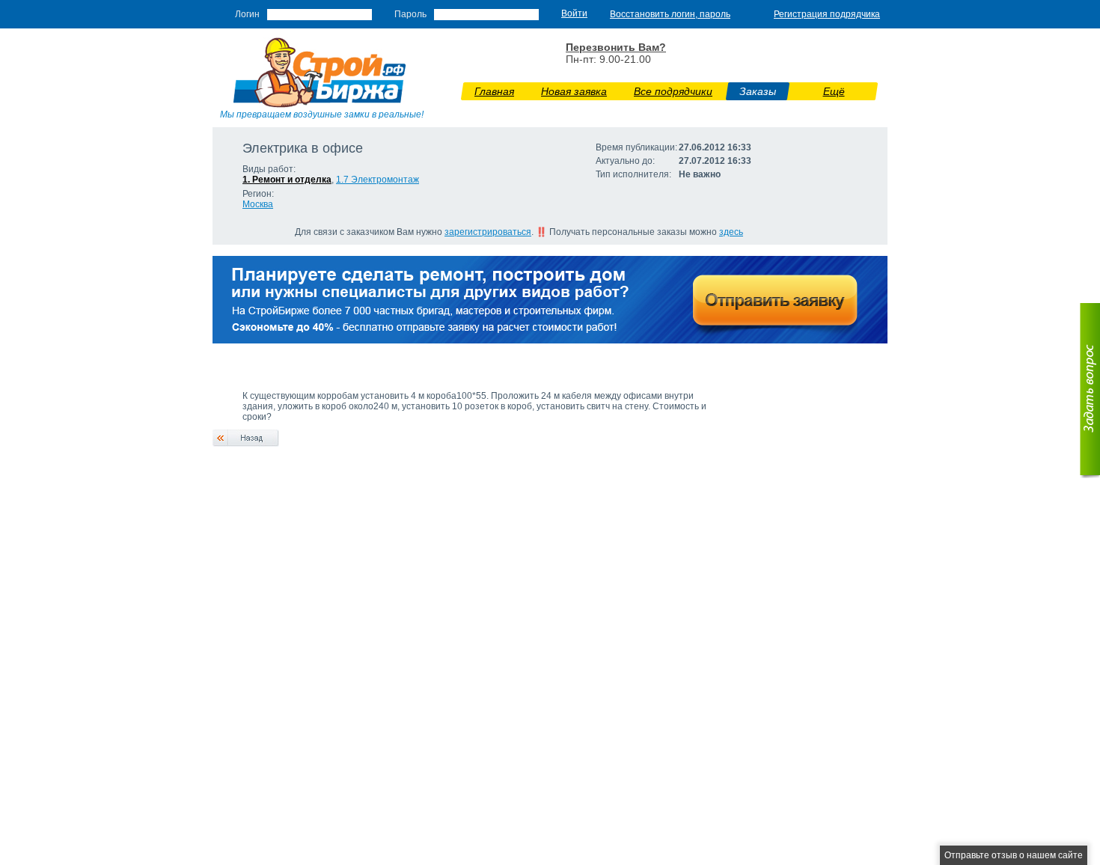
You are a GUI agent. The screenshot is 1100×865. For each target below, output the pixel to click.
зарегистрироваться (487, 232)
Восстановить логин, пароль (670, 14)
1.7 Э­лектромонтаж (377, 179)
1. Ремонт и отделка (286, 179)
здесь (731, 232)
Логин (247, 14)
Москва (257, 204)
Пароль (410, 14)
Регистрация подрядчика (827, 14)
